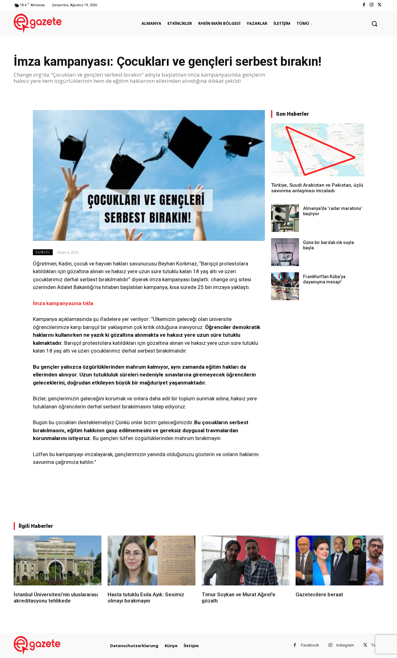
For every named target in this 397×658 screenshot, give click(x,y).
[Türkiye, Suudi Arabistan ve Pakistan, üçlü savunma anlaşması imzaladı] (317, 149)
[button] (374, 24)
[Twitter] (379, 5)
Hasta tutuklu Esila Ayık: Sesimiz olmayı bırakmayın (146, 597)
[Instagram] (372, 5)
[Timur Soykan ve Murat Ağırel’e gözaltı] (245, 560)
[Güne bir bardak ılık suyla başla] (285, 252)
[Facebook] (364, 5)
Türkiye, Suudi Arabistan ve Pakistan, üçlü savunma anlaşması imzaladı (317, 187)
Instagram (345, 645)
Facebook (310, 645)
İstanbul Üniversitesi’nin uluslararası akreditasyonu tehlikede (56, 597)
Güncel (42, 252)
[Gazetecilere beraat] (339, 560)
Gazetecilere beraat (319, 594)
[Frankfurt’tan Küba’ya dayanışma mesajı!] (285, 286)
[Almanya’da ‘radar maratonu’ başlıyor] (285, 218)
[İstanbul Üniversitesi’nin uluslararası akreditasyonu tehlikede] (57, 560)
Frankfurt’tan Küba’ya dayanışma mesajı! (324, 279)
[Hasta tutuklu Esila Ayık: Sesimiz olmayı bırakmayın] (151, 560)
